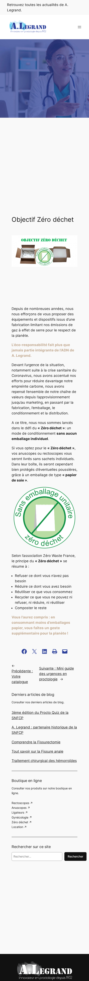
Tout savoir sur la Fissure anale (37, 751)
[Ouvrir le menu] (79, 27)
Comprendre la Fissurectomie (36, 742)
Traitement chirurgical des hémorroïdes (44, 761)
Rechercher (75, 856)
